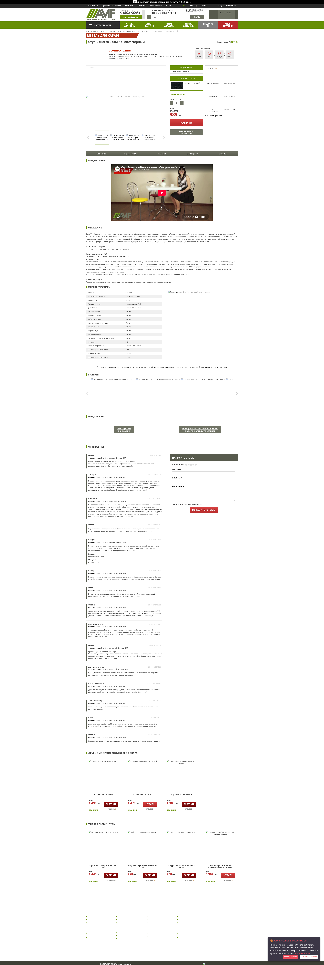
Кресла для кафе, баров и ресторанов (98, 937)
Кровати (213, 913)
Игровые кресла (94, 931)
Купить (186, 122)
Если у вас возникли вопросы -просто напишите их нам (200, 429)
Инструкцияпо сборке (124, 429)
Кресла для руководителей (99, 925)
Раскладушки (215, 916)
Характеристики (131, 153)
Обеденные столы (156, 925)
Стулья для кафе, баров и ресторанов (129, 929)
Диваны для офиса (186, 919)
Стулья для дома (125, 922)
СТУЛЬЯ (121, 913)
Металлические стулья (128, 938)
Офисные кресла (95, 916)
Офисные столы (155, 919)
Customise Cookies (308, 957)
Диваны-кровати (186, 928)
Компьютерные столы (158, 916)
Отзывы (222, 153)
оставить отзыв (204, 510)
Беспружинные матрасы (219, 931)
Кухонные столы (155, 922)
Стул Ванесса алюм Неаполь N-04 (113, 542)
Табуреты (123, 933)
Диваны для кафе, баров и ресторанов (190, 937)
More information (302, 953)
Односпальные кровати (219, 925)
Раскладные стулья (126, 936)
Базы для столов (155, 937)
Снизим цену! (186, 132)
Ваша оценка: (178, 465)
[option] (126, 97)
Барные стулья (125, 925)
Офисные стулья (125, 916)
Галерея (162, 153)
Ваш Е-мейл (177, 478)
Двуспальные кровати (219, 922)
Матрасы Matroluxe (217, 928)
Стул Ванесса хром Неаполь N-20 (113, 477)
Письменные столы (157, 934)
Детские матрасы (217, 934)
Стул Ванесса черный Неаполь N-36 (114, 501)
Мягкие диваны (185, 931)
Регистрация (231, 6)
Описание (101, 153)
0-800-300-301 (130, 13)
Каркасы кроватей (217, 919)
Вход (220, 6)
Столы (151, 913)
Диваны (182, 913)
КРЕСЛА (90, 913)
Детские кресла (94, 922)
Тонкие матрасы (216, 937)
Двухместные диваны (188, 934)
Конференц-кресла (96, 934)
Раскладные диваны (187, 916)
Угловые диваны (186, 925)
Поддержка (192, 153)
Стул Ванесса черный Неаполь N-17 (114, 648)
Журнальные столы (157, 928)
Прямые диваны (186, 922)
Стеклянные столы (156, 931)
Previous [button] (89, 137)
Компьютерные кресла (97, 919)
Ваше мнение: (178, 486)
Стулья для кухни (126, 919)
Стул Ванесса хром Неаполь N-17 (113, 458)
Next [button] (162, 137)
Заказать (111, 804)
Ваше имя (176, 469)
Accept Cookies (290, 957)
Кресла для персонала (97, 928)
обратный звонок (130, 17)
